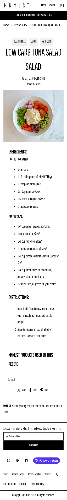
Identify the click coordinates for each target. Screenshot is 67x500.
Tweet (23, 390)
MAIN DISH (47, 41)
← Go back (9, 379)
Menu (43, 5)
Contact (23, 484)
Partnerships (9, 484)
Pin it (46, 390)
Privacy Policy (37, 484)
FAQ (56, 474)
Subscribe (33, 445)
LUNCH (34, 41)
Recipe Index (20, 25)
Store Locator (34, 474)
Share (35, 390)
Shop (5, 474)
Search (52, 5)
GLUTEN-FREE (20, 41)
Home (6, 25)
